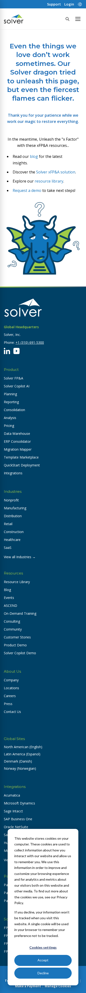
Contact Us (12, 711)
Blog (7, 589)
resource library (49, 181)
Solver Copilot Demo (20, 653)
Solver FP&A (13, 378)
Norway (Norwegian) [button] (20, 768)
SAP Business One (18, 819)
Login (69, 4)
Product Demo (15, 645)
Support (54, 4)
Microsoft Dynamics (19, 803)
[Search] (67, 19)
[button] (78, 19)
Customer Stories (17, 637)
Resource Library (17, 582)
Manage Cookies (58, 986)
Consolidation (14, 410)
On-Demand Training (20, 613)
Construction (14, 531)
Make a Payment (28, 986)
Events (9, 597)
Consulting (12, 621)
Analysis (10, 417)
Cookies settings (43, 947)
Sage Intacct (13, 811)
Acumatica (12, 795)
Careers (10, 696)
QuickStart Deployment (22, 465)
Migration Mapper (18, 449)
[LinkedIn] (7, 351)
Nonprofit (11, 500)
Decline (43, 973)
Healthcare (12, 539)
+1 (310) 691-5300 (30, 342)
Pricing (9, 425)
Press (8, 703)
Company (11, 680)
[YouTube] (16, 351)
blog (34, 156)
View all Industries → (20, 557)
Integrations (13, 473)
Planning (10, 394)
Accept (43, 960)
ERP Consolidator (17, 441)
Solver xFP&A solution (55, 172)
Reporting (11, 402)
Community (13, 629)
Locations (11, 688)
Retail (8, 524)
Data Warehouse (17, 433)
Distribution (13, 516)
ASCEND (10, 605)
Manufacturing (15, 508)
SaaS (7, 547)
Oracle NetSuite (16, 827)
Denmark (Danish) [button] (18, 761)
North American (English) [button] (23, 747)
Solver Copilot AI (16, 386)
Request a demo (27, 190)
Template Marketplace (21, 457)
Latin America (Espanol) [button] (22, 754)
